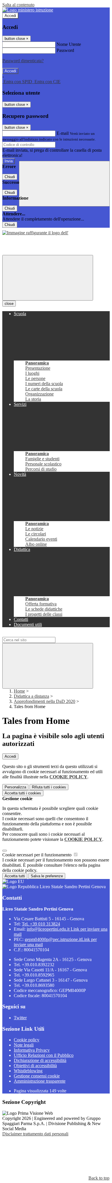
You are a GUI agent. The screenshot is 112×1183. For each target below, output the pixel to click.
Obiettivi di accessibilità (35, 1065)
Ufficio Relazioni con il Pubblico (44, 1055)
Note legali (24, 1044)
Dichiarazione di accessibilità (40, 1060)
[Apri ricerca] (64, 183)
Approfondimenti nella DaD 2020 (44, 701)
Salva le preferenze (47, 876)
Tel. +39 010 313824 (41, 923)
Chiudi (10, 177)
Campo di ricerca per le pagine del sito (37, 634)
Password (65, 50)
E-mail (63, 133)
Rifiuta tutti (49, 787)
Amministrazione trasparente (39, 1081)
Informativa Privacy (32, 1050)
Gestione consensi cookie (37, 1075)
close (9, 303)
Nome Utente (69, 44)
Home (19, 691)
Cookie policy (26, 1039)
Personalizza (15, 787)
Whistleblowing (28, 1070)
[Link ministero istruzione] (27, 9)
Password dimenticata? (23, 60)
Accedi (10, 15)
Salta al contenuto (18, 4)
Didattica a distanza (31, 696)
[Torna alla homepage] (35, 232)
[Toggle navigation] (47, 278)
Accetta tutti (23, 793)
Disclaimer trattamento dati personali (35, 1133)
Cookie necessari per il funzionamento (37, 854)
